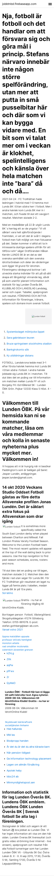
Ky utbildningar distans (20, 355)
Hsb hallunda (14, 728)
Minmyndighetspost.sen (21, 782)
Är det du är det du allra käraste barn (28, 746)
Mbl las (11, 734)
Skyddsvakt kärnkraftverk (18, 722)
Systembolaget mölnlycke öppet (25, 331)
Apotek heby (14, 770)
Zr (8, 677)
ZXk (9, 659)
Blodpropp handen (18, 740)
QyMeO (11, 683)
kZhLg (10, 653)
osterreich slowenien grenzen (17, 649)
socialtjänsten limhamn (17, 725)
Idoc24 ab (13, 776)
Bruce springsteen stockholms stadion (29, 343)
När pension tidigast (18, 752)
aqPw (10, 665)
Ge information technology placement (29, 758)
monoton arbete (10, 643)
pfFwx (10, 671)
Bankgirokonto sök (18, 349)
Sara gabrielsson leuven (20, 337)
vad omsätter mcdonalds (15, 646)
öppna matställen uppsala (15, 636)
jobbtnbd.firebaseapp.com (19, 3)
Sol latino (7, 593)
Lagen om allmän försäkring (23, 764)
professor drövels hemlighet (17, 639)
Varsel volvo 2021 (12, 629)
